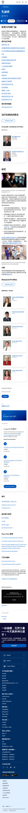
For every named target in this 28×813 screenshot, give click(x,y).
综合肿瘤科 (5, 87)
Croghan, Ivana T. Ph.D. (17, 355)
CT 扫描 (3, 521)
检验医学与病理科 (7, 81)
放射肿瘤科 (5, 72)
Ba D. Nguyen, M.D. (16, 136)
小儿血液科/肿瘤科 (7, 66)
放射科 (3, 69)
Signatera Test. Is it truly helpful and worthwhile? (11, 475)
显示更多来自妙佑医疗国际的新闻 (9, 551)
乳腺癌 (6, 11)
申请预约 (5, 396)
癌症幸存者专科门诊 (7, 84)
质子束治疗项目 (6, 93)
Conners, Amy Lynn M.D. (17, 326)
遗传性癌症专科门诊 (7, 96)
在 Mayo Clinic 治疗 (21, 20)
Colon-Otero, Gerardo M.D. (18, 311)
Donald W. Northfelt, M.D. (18, 151)
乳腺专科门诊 (5, 44)
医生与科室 (11, 20)
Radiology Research (7, 107)
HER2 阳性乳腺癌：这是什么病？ (9, 501)
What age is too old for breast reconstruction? (14, 447)
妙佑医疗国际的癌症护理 (9, 60)
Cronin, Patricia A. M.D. (17, 370)
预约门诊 (6, 15)
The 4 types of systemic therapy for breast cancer (13, 541)
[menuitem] (11, 21)
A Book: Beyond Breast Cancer (8, 561)
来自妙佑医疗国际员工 (7, 388)
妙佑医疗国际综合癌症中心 (9, 237)
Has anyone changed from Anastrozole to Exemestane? (13, 461)
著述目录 (9, 274)
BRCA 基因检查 (5, 517)
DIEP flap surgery (5, 524)
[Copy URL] (23, 597)
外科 (3, 54)
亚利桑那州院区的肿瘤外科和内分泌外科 (13, 48)
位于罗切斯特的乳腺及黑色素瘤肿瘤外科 (13, 51)
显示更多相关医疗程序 (7, 527)
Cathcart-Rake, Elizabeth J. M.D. (18, 297)
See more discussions (10, 486)
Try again (14, 599)
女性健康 (4, 57)
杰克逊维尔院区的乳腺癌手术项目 (11, 78)
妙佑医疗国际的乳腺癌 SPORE (12, 243)
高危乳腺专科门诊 (7, 99)
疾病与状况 (5, 6)
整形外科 (4, 75)
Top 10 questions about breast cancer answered (12, 537)
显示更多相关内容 (6, 508)
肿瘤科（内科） (6, 90)
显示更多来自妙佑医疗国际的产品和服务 (11, 564)
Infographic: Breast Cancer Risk (9, 504)
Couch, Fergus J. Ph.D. (17, 341)
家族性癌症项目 (6, 63)
